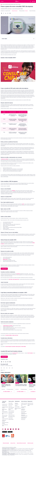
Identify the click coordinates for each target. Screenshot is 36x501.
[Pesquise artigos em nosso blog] (30, 1)
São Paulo (10, 279)
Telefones (16, 405)
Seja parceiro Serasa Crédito (30, 405)
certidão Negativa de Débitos (8, 325)
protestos (18, 273)
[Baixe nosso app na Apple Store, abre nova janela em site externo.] (4, 432)
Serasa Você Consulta (11, 415)
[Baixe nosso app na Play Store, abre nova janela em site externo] (10, 432)
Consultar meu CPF (4, 404)
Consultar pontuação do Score (5, 407)
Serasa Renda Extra (11, 412)
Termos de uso (23, 419)
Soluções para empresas (4, 420)
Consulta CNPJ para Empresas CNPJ (24, 418)
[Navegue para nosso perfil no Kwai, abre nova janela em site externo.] (18, 429)
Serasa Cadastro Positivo (10, 409)
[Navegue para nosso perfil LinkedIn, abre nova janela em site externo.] (16, 429)
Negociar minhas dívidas (4, 409)
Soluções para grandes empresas (5, 423)
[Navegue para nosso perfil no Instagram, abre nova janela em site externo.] (2, 429)
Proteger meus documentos (23, 409)
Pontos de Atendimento (16, 403)
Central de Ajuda (17, 406)
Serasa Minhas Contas (11, 416)
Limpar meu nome (4, 405)
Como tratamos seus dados (5, 425)
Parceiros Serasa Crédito (4, 417)
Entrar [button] (34, 1)
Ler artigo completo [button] (6, 391)
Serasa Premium (10, 404)
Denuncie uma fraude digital (18, 408)
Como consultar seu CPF (24, 405)
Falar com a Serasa (4, 415)
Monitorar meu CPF (4, 411)
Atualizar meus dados (24, 403)
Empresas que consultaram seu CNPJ (24, 415)
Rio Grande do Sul (16, 279)
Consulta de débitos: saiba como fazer (11, 335)
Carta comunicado (23, 411)
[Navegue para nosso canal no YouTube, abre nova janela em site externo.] (8, 429)
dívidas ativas (5, 259)
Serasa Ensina (10, 413)
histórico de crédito (4, 159)
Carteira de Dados (10, 419)
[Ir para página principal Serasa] (17, 1)
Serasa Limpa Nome (11, 407)
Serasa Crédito (10, 403)
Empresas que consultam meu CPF (24, 413)
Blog (1, 4)
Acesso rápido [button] (4, 38)
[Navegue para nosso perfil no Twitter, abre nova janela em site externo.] (10, 429)
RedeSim (13, 190)
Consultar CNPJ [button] (4, 268)
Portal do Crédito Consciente (23, 407)
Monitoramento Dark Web (5, 413)
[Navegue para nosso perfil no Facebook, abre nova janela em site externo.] (13, 429)
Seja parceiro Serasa (30, 403)
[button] (1, 13)
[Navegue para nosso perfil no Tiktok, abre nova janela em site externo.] (5, 429)
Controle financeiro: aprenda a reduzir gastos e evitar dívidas (15, 346)
